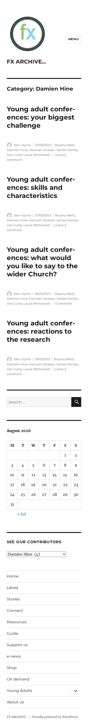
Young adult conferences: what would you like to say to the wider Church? (42, 262)
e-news (14, 656)
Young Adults (19, 690)
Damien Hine (17, 150)
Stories (13, 599)
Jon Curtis (14, 155)
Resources (17, 622)
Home (13, 576)
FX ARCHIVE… (26, 61)
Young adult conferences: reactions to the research (41, 331)
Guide (12, 633)
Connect (15, 610)
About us (15, 702)
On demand (18, 679)
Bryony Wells (65, 145)
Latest (13, 587)
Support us (17, 645)
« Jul (21, 514)
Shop (12, 668)
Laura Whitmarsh (36, 155)
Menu (73, 39)
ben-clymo (22, 145)
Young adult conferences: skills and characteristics (41, 187)
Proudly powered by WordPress (55, 717)
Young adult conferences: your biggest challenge (41, 117)
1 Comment (63, 303)
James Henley (67, 150)
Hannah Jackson (42, 150)
